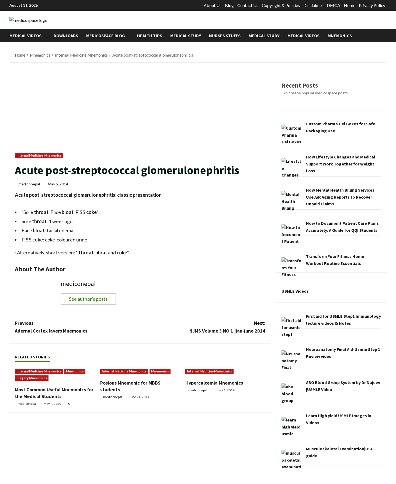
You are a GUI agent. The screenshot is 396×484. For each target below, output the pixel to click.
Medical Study (185, 35)
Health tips (149, 35)
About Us (212, 5)
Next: (227, 327)
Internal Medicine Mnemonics (38, 155)
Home (349, 5)
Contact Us (247, 5)
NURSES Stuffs (225, 35)
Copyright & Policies (281, 5)
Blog (229, 5)
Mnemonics (340, 35)
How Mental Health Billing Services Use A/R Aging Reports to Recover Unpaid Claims (340, 196)
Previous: (51, 327)
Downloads (66, 35)
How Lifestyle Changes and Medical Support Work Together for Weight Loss (340, 163)
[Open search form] (385, 35)
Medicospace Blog (105, 35)
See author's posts (88, 299)
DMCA (333, 5)
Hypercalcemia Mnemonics (214, 383)
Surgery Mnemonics (31, 378)
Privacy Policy (372, 5)
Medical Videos (25, 35)
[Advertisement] (140, 107)
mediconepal (29, 184)
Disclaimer (313, 5)
